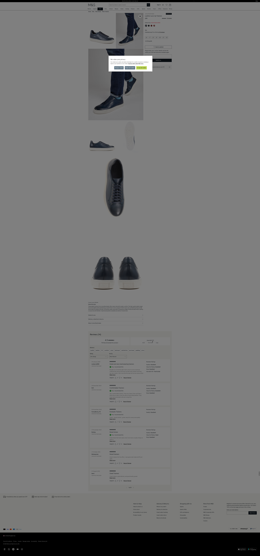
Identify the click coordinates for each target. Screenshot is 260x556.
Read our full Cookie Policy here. (136, 63)
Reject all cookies (130, 67)
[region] (130, 64)
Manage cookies (119, 67)
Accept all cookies (141, 67)
